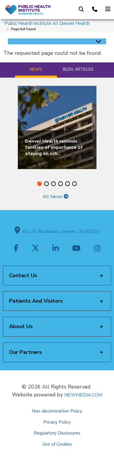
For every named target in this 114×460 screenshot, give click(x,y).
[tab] (36, 70)
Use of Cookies (57, 444)
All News (53, 196)
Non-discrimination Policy (57, 411)
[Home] (28, 9)
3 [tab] (53, 183)
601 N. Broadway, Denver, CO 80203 (60, 231)
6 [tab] (74, 183)
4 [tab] (60, 183)
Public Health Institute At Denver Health (47, 23)
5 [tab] (67, 183)
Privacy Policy (57, 422)
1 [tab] (39, 183)
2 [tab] (46, 183)
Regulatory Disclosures (57, 433)
